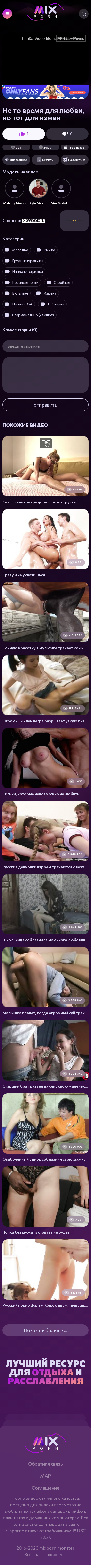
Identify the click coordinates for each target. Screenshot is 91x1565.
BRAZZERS (33, 220)
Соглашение (45, 1488)
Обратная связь (45, 1463)
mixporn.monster (56, 1548)
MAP (45, 1476)
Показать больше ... (45, 1330)
